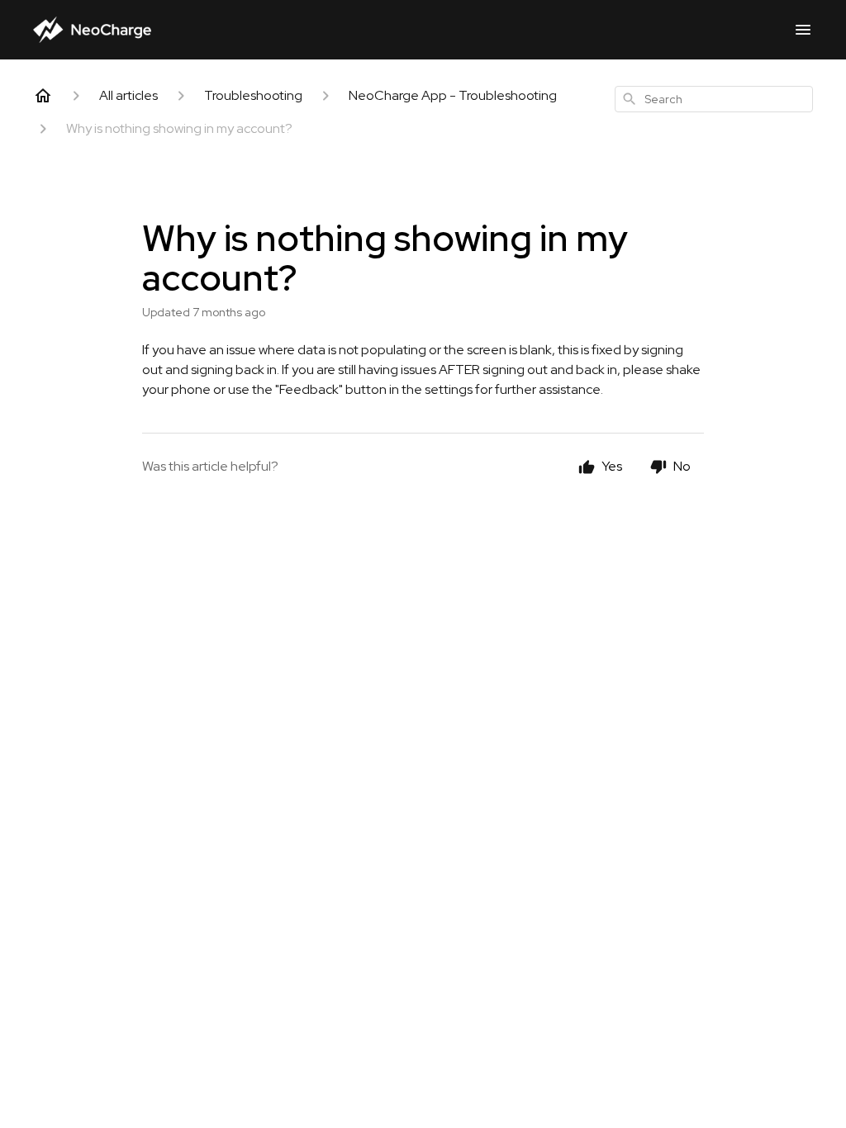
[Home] (43, 96)
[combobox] (714, 99)
